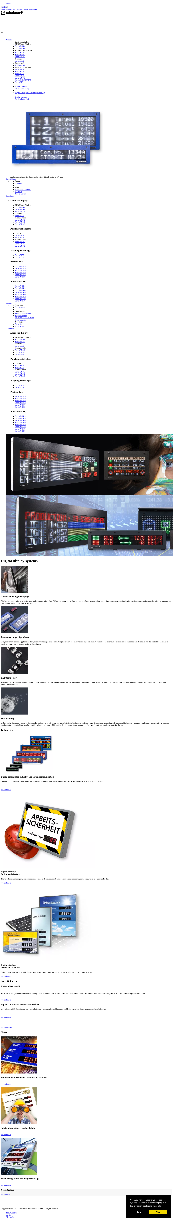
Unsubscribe (19, 326)
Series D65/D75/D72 (23, 80)
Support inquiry (21, 316)
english (4, 7)
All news (18, 192)
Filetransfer (10, 1217)
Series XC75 (20, 211)
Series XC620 (20, 288)
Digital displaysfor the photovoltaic (22, 98)
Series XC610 (20, 286)
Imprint (8, 1215)
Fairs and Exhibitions (23, 190)
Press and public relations (24, 318)
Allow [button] (158, 1212)
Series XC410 (20, 266)
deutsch (4, 9)
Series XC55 (20, 48)
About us (18, 183)
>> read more (6, 790)
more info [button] (157, 1206)
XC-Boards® (20, 65)
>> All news (5, 1194)
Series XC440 (20, 270)
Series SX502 (20, 52)
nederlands (27, 9)
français (15, 9)
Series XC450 (20, 273)
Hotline (8, 3)
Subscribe (18, 324)
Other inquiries (20, 320)
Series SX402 (20, 78)
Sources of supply (21, 307)
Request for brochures (23, 314)
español (34, 9)
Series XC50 (20, 46)
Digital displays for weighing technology (30, 93)
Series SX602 (20, 55)
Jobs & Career (20, 194)
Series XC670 (20, 297)
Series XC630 (20, 290)
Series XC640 (20, 292)
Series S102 (19, 69)
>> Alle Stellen (6, 1027)
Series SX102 (20, 72)
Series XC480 (20, 277)
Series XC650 (20, 294)
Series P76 (19, 82)
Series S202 (19, 74)
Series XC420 (20, 268)
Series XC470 (20, 275)
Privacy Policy (11, 1213)
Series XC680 (20, 299)
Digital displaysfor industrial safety (22, 87)
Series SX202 (20, 76)
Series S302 (19, 61)
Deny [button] (139, 1212)
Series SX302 (20, 57)
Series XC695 (20, 301)
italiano (20, 9)
